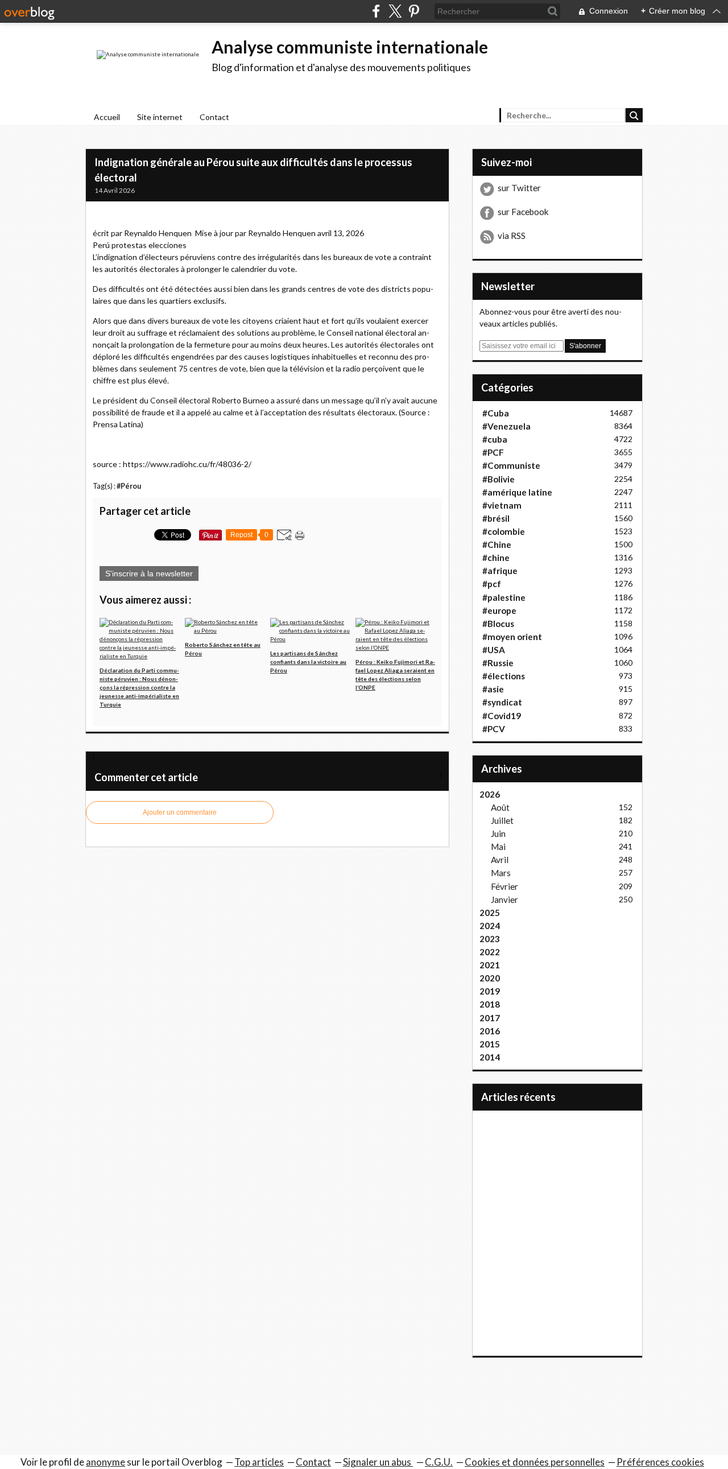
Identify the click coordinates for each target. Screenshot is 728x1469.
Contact (214, 117)
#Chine (496, 544)
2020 (489, 978)
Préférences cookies (660, 1462)
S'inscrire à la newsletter (149, 573)
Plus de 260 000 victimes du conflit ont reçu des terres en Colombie (332, 774)
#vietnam (502, 505)
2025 (489, 912)
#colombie (503, 531)
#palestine (504, 597)
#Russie (498, 663)
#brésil (496, 518)
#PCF (493, 452)
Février (504, 886)
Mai (498, 846)
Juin (498, 833)
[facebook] (376, 11)
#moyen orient (512, 637)
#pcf (491, 584)
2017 (489, 1018)
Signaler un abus (378, 1462)
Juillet (502, 820)
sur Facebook (523, 212)
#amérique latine (517, 492)
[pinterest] (414, 11)
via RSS (512, 235)
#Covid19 (501, 716)
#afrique (500, 571)
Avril (499, 860)
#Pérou (129, 486)
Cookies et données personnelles (535, 1462)
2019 (489, 991)
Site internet (160, 117)
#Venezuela (506, 426)
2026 (489, 794)
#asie (493, 689)
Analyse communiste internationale (350, 46)
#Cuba (495, 413)
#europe (499, 610)
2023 (489, 939)
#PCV (493, 729)
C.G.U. (439, 1462)
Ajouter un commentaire (180, 812)
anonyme (105, 1462)
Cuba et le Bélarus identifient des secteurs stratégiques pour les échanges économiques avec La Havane (259, 756)
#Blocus (498, 623)
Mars (501, 873)
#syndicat (502, 702)
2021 (489, 965)
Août (500, 807)
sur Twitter (519, 188)
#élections (503, 676)
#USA (493, 650)
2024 (489, 926)
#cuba (494, 439)
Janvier (504, 899)
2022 (489, 952)
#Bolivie (498, 479)
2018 (489, 1004)
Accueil (107, 117)
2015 (489, 1044)
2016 (489, 1031)
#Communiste (511, 465)
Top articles (259, 1462)
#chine (496, 557)
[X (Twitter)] (395, 11)
